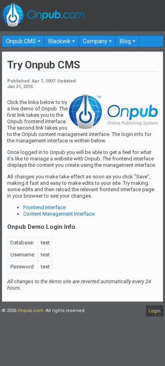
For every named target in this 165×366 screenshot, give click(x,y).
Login (155, 311)
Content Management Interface (59, 214)
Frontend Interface (44, 207)
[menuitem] (23, 41)
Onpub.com (30, 310)
